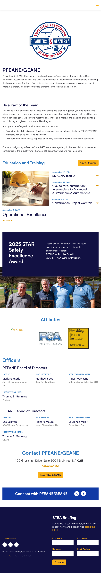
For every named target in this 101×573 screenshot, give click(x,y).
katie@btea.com (9, 538)
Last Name (82, 538)
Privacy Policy (6, 556)
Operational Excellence (25, 214)
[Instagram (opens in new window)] (16, 544)
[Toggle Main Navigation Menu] (97, 5)
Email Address (83, 549)
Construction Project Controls (72, 203)
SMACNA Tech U (63, 176)
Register (7, 221)
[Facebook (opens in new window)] (4, 544)
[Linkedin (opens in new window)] (10, 544)
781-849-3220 (50, 466)
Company (56, 549)
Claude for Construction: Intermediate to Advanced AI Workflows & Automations (71, 189)
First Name (57, 538)
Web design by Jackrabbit (22, 556)
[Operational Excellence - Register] (25, 190)
